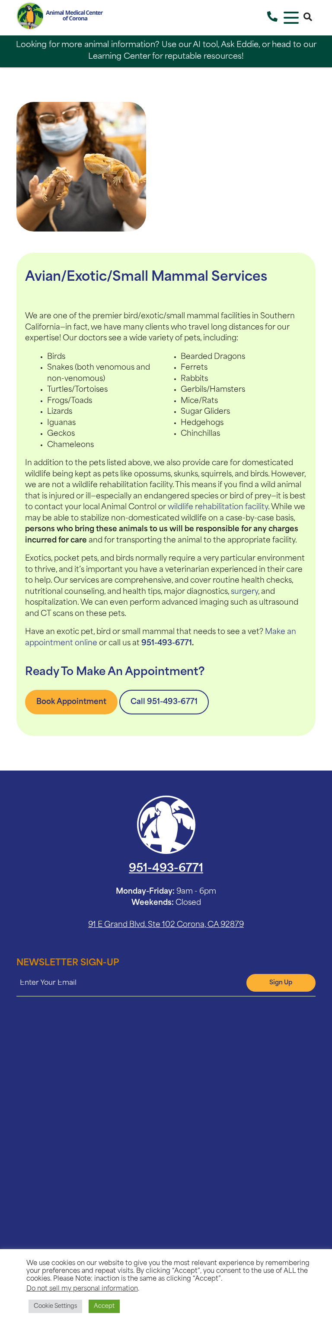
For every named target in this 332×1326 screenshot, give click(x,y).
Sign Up (280, 983)
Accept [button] (104, 1306)
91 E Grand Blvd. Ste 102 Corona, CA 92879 (166, 925)
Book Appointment (71, 702)
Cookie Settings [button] (55, 1306)
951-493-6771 (166, 643)
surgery (244, 592)
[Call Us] (272, 17)
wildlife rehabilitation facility (218, 507)
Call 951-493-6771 (164, 702)
